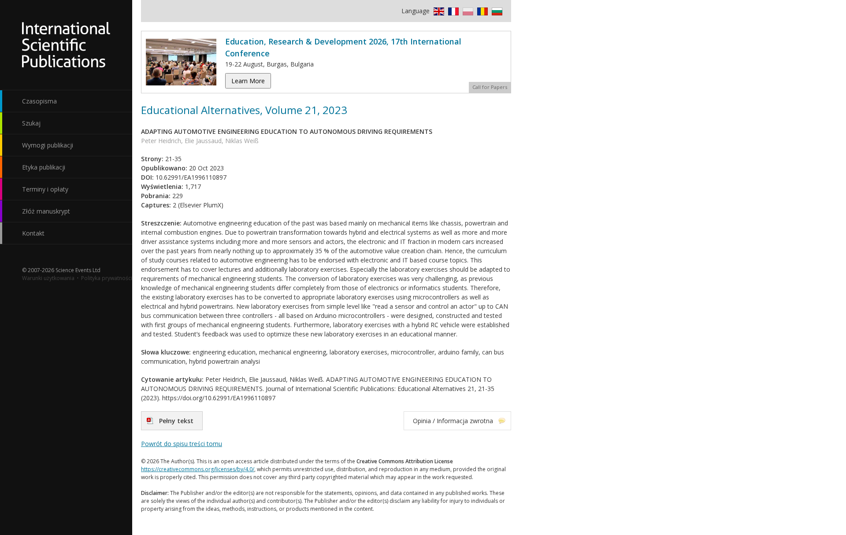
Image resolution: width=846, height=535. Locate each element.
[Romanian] (481, 11)
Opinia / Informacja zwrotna (453, 421)
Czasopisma (39, 101)
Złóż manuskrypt (46, 211)
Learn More (248, 81)
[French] (452, 11)
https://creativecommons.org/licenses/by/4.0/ (197, 469)
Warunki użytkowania (48, 278)
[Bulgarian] (496, 11)
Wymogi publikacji (47, 145)
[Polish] (466, 11)
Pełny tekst (176, 421)
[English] (437, 11)
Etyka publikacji (43, 167)
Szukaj (31, 123)
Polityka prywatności (106, 278)
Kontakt (33, 233)
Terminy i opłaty (45, 189)
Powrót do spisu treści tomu (181, 443)
